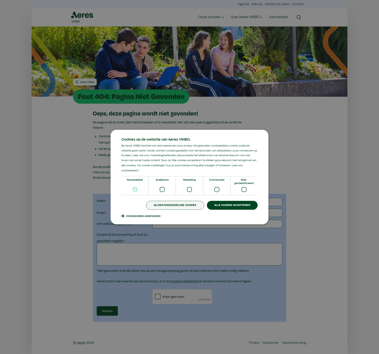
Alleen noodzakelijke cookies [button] (175, 205)
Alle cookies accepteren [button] (232, 205)
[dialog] (189, 177)
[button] (140, 216)
